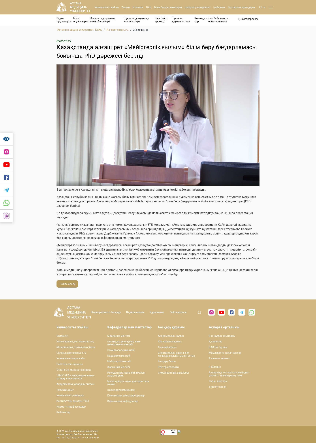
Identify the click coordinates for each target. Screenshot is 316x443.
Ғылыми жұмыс (167, 347)
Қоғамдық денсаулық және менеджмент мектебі (124, 343)
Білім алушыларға (80, 20)
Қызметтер (215, 341)
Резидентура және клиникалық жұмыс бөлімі (126, 374)
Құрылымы (157, 312)
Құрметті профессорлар (71, 406)
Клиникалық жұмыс (170, 341)
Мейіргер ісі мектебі (119, 361)
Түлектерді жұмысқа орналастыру (136, 20)
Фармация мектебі (118, 367)
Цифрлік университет (197, 7)
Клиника (138, 7)
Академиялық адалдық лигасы (75, 384)
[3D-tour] (6, 216)
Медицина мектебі (118, 335)
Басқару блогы (167, 361)
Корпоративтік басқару (106, 312)
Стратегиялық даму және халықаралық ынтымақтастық (176, 354)
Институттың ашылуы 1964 (73, 401)
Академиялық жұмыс (171, 335)
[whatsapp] (6, 203)
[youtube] (221, 312)
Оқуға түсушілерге (64, 20)
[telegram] (6, 190)
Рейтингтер (63, 412)
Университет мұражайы (71, 358)
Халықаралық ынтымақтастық (75, 341)
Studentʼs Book (217, 386)
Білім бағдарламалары (168, 7)
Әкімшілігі (62, 335)
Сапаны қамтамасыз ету (71, 352)
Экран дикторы (218, 381)
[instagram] (6, 152)
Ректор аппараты (168, 367)
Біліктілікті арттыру (161, 20)
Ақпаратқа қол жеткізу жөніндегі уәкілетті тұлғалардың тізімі (229, 374)
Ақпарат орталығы (118, 29)
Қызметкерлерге (248, 19)
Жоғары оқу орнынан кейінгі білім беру (102, 20)
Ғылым (126, 7)
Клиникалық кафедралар (122, 401)
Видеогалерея (135, 312)
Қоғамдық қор (200, 20)
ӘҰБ (148, 7)
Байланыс (219, 7)
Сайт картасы (178, 312)
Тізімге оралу (67, 283)
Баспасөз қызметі (219, 358)
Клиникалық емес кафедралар (126, 395)
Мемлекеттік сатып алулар (225, 352)
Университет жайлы (107, 7)
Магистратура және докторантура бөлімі (128, 383)
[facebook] (231, 312)
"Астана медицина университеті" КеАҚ (79, 29)
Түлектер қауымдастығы (181, 20)
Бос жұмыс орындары (241, 7)
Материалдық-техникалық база (76, 347)
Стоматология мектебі (120, 350)
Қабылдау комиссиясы (121, 389)
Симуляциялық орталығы (173, 372)
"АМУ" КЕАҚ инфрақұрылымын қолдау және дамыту (75, 377)
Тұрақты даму (65, 389)
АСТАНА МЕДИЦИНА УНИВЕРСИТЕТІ (80, 7)
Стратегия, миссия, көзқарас (74, 369)
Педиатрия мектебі (118, 355)
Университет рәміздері (70, 395)
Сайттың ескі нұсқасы (70, 364)
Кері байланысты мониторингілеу (218, 20)
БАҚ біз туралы (218, 347)
